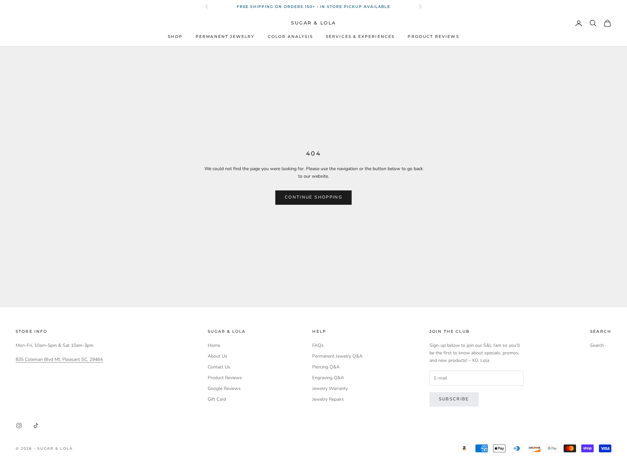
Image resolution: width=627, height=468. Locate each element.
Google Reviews (224, 388)
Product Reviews (433, 36)
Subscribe (454, 399)
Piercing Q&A (326, 367)
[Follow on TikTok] (36, 425)
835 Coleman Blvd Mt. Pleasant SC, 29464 (59, 359)
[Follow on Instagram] (19, 425)
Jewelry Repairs (328, 399)
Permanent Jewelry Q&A (337, 356)
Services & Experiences (360, 36)
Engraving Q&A (328, 378)
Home (214, 345)
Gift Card (217, 399)
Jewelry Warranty (330, 388)
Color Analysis (290, 36)
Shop (175, 36)
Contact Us (219, 367)
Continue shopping (313, 197)
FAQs (318, 345)
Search (597, 345)
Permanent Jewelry (225, 36)
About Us (217, 356)
